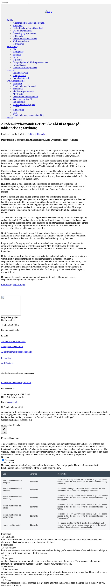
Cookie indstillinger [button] (10, 420)
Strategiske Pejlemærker (12, 346)
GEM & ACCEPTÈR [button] (11, 585)
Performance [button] (7, 544)
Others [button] (4, 577)
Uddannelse (40, 134)
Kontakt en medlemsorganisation (16, 382)
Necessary (9, 460)
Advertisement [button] (8, 566)
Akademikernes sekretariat (13, 341)
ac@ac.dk (13, 402)
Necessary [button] (6, 457)
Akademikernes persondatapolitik (16, 352)
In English (6, 358)
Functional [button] (6, 534)
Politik (31, 134)
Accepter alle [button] (26, 420)
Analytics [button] (5, 555)
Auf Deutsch (7, 363)
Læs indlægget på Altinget (13, 284)
